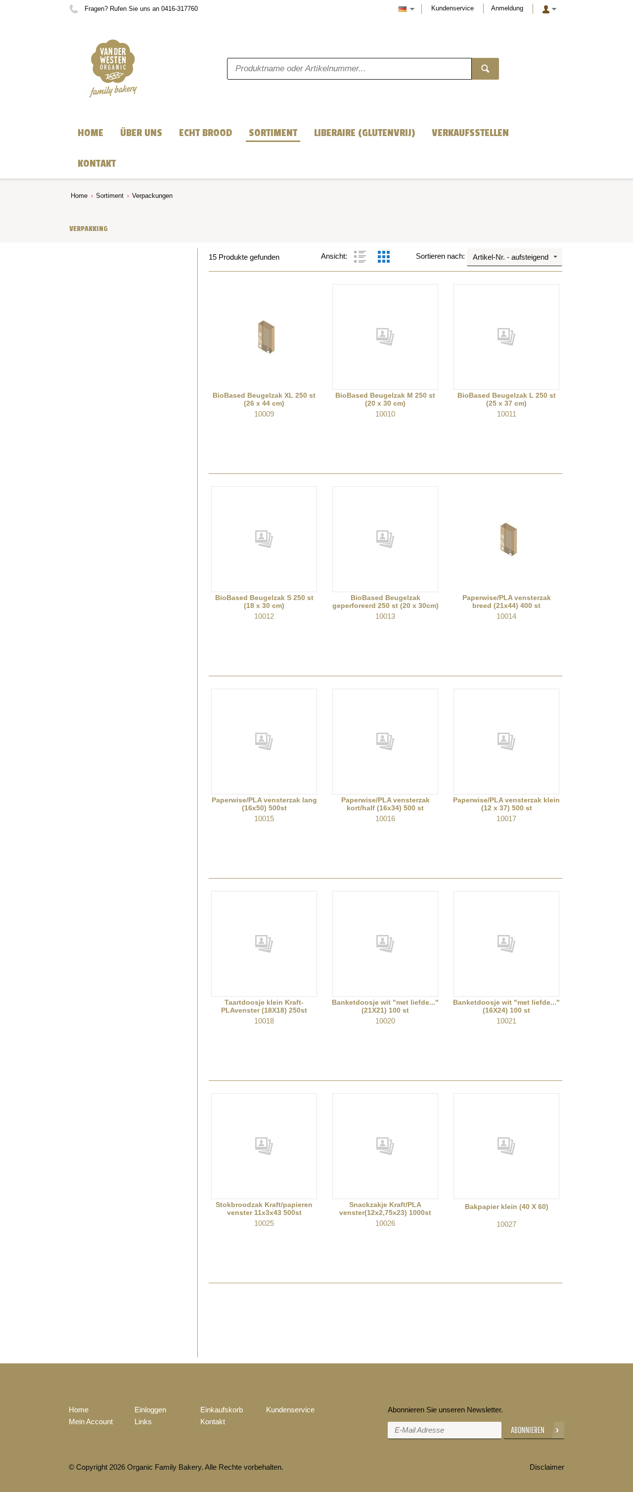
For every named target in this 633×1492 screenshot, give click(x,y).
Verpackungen (152, 195)
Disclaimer (547, 1467)
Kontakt (212, 1421)
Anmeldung (507, 8)
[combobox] (514, 257)
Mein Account (91, 1421)
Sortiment (110, 195)
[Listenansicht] (360, 257)
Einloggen (150, 1409)
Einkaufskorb (221, 1409)
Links (143, 1421)
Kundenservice (452, 8)
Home (79, 195)
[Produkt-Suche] (485, 69)
